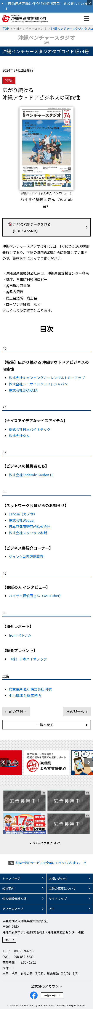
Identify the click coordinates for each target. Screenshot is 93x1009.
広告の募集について (62, 888)
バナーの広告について (46, 843)
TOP (6, 28)
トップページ (11, 878)
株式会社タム (19, 435)
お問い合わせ (58, 878)
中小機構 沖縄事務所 (25, 695)
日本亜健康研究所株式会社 (29, 526)
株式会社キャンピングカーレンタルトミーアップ (47, 377)
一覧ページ (50, 995)
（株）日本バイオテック (28, 658)
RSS (51, 908)
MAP (7, 940)
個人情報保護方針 (14, 898)
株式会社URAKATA (23, 390)
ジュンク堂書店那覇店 (26, 556)
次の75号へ (75, 711)
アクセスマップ (12, 908)
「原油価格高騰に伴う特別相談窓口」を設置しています (46, 6)
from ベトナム (20, 635)
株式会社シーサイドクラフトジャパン (38, 383)
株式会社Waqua (21, 520)
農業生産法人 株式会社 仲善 (30, 689)
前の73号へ (18, 711)
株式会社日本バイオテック (29, 429)
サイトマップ (58, 898)
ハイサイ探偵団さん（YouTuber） (36, 595)
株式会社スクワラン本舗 (28, 532)
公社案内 (8, 888)
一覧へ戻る (45, 724)
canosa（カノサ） (23, 514)
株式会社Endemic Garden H (31, 474)
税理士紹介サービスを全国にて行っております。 (49, 862)
